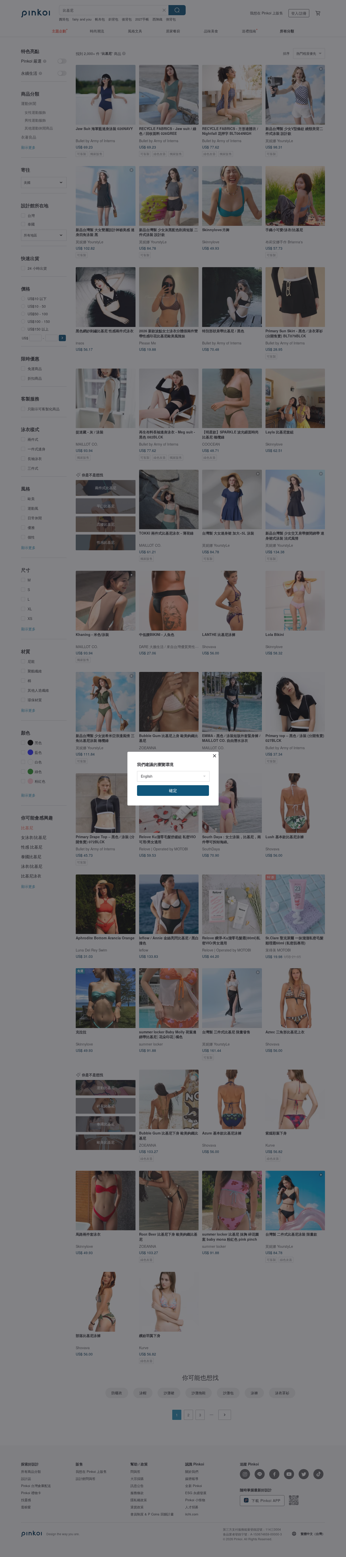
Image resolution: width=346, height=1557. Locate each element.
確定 (173, 790)
